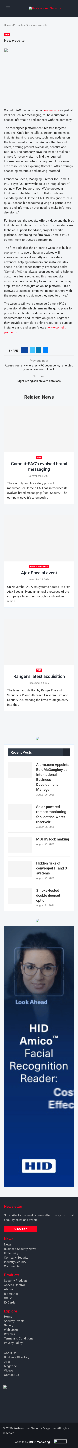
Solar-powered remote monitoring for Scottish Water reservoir (51, 814)
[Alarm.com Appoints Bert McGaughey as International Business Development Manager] (20, 770)
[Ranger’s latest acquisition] (39, 642)
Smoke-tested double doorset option (48, 895)
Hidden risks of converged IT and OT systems (52, 868)
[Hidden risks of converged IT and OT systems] (20, 869)
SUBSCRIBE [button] (20, 1229)
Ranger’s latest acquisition (39, 676)
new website (51, 110)
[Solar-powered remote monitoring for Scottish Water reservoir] (20, 812)
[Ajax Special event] (39, 538)
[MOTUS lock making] (20, 845)
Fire (28, 25)
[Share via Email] (45, 350)
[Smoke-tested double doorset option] (20, 896)
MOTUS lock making (52, 839)
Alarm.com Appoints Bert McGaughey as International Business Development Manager (52, 777)
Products (18, 25)
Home (7, 25)
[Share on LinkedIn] (38, 350)
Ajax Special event (39, 572)
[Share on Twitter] (32, 350)
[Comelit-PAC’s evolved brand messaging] (39, 429)
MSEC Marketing (39, 1442)
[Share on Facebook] (24, 350)
